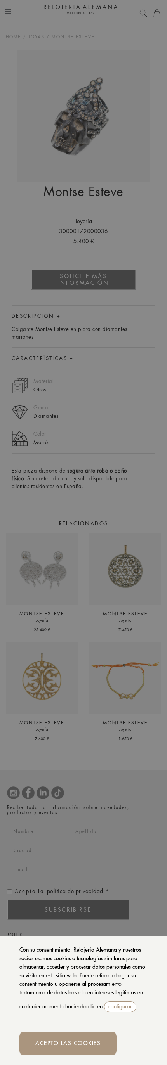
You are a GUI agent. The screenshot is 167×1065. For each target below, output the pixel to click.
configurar (120, 1006)
